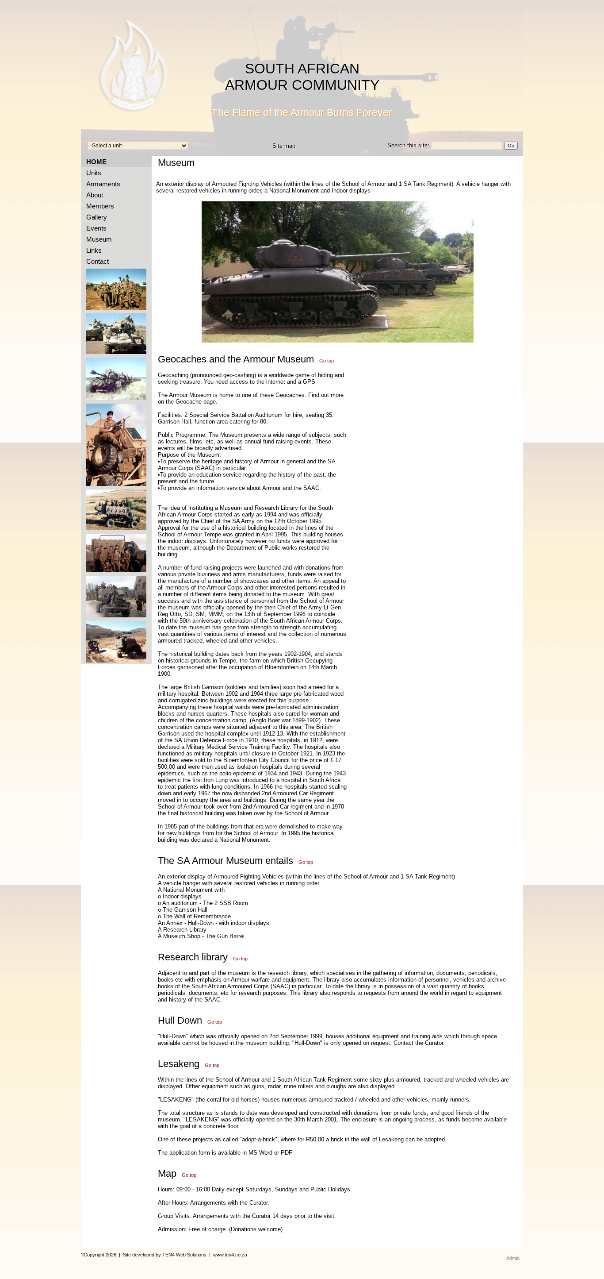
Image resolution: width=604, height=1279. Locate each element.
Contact (96, 261)
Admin (513, 1258)
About (93, 195)
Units (92, 173)
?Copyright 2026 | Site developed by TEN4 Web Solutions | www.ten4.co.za (164, 1254)
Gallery (95, 217)
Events (95, 228)
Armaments (101, 184)
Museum (97, 239)
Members (98, 206)
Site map (283, 146)
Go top (326, 360)
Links (92, 250)
